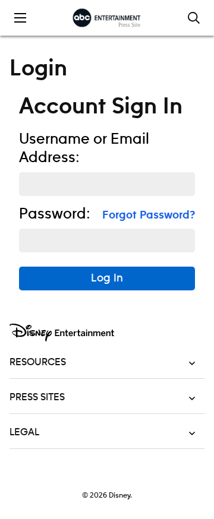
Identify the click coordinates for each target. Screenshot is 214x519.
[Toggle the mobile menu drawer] (20, 18)
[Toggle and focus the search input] (194, 18)
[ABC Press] (107, 17)
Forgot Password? (148, 215)
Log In (107, 278)
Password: (54, 214)
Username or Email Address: (84, 149)
